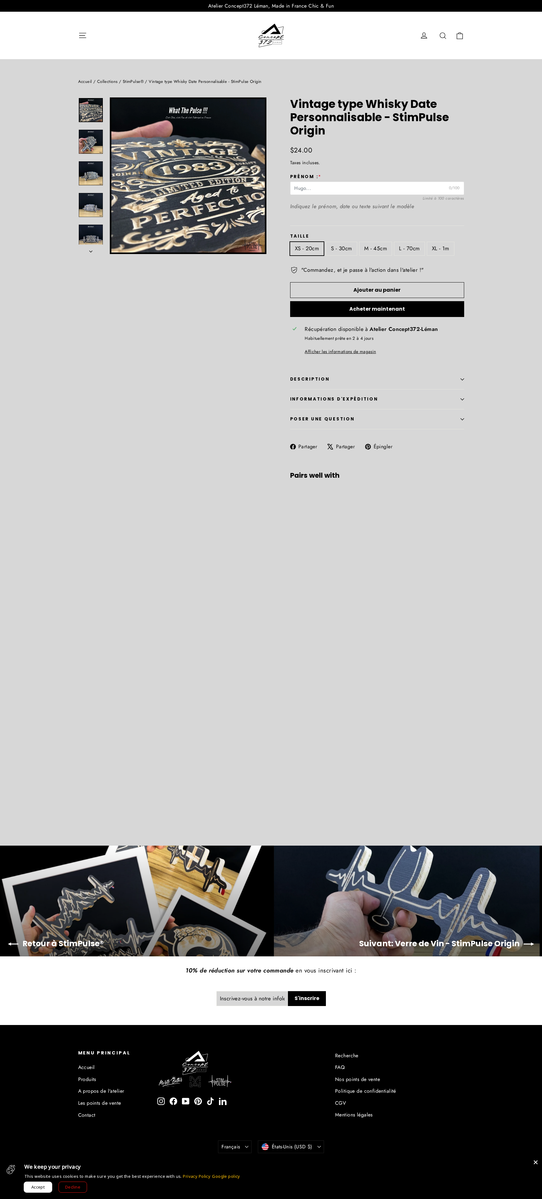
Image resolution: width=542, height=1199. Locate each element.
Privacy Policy (196, 1176)
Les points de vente (99, 1103)
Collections (107, 81)
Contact (87, 1115)
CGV (340, 1103)
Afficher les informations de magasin (340, 351)
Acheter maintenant (377, 309)
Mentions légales (354, 1114)
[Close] (536, 1162)
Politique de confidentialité (365, 1091)
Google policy (226, 1176)
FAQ (340, 1067)
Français (230, 1146)
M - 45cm (375, 248)
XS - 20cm (307, 248)
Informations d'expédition (334, 399)
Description (310, 379)
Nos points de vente (357, 1079)
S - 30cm (341, 248)
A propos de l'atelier (101, 1091)
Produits (87, 1079)
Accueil (85, 81)
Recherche (346, 1055)
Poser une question (322, 419)
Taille (299, 236)
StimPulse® (133, 81)
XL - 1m (440, 248)
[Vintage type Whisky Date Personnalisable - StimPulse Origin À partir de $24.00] (304, 542)
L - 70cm (409, 248)
